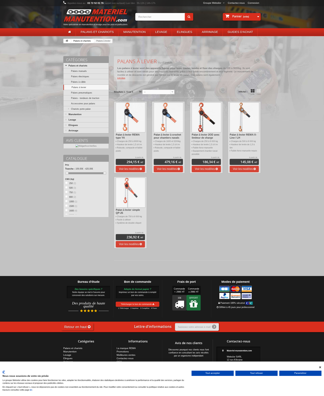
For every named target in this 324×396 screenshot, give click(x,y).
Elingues (184, 32)
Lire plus (121, 78)
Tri (140, 92)
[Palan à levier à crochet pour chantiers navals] (168, 117)
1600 (73, 210)
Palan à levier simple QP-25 (128, 211)
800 (72, 197)
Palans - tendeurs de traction (85, 98)
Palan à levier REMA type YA (128, 136)
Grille (252, 94)
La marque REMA (126, 348)
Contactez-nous (236, 3)
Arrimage (210, 32)
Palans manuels (79, 71)
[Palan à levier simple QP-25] (130, 193)
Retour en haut (76, 327)
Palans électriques (80, 76)
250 (72, 183)
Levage (161, 32)
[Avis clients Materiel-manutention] (86, 146)
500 (72, 188)
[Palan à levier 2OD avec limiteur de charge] (206, 117)
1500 (73, 206)
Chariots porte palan (81, 109)
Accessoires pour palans (83, 103)
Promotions (123, 351)
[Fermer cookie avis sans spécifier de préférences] (320, 367)
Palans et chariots (97, 32)
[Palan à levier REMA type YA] (130, 117)
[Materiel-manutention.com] (69, 32)
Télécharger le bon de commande (136, 304)
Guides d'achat (240, 32)
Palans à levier (79, 87)
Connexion (253, 3)
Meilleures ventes (126, 355)
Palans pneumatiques (81, 92)
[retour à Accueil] (67, 41)
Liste (259, 94)
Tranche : (70, 168)
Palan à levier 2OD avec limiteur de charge (205, 136)
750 (72, 192)
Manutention (134, 32)
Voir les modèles (129, 168)
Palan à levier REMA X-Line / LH (243, 136)
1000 (73, 201)
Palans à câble (78, 82)
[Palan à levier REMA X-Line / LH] (244, 117)
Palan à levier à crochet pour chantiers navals (167, 136)
